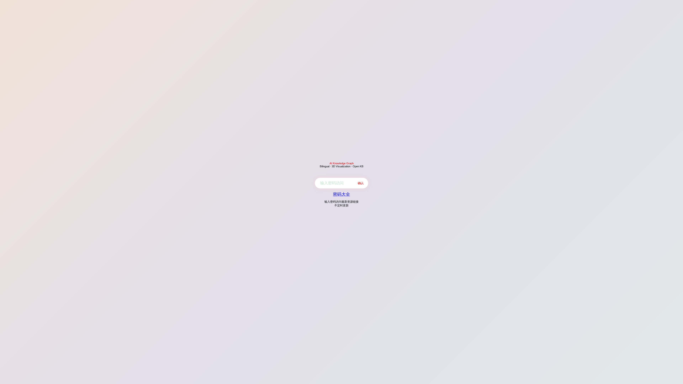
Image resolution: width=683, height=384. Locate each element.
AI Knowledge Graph (342, 163)
